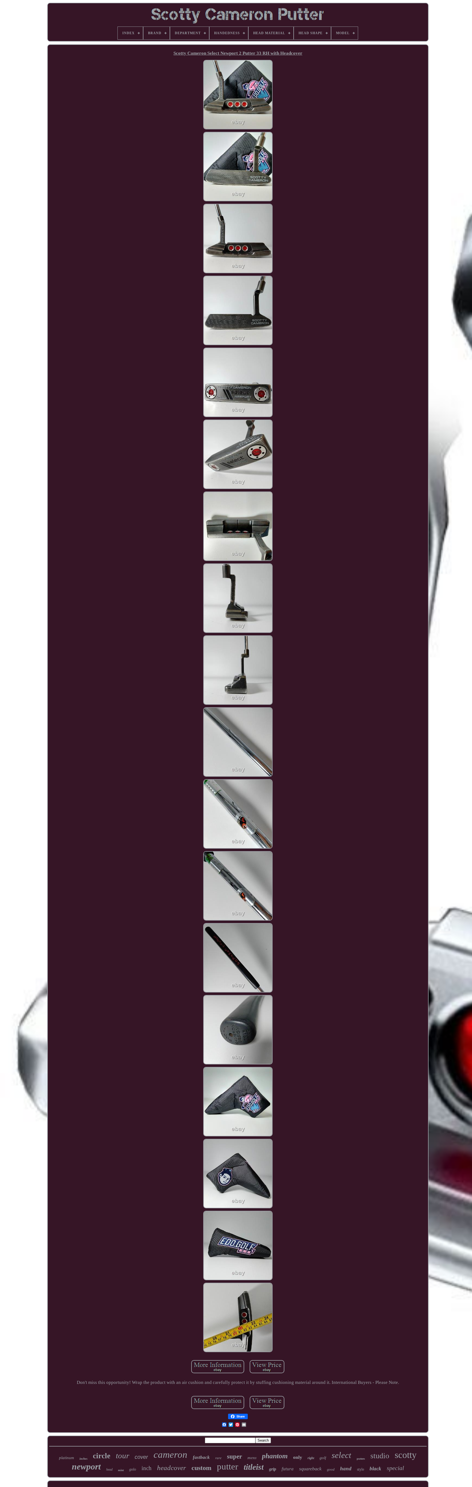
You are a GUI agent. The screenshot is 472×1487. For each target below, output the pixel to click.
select (341, 1455)
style (360, 1469)
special (395, 1468)
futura (288, 1468)
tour (122, 1455)
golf (323, 1458)
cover (141, 1457)
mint (121, 1470)
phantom (275, 1456)
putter (227, 1466)
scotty (406, 1455)
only (297, 1457)
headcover (171, 1467)
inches (83, 1458)
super (234, 1456)
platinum (66, 1458)
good (331, 1469)
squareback (310, 1468)
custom (201, 1467)
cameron (170, 1454)
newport (86, 1466)
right (311, 1458)
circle (101, 1456)
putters (361, 1458)
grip (272, 1469)
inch (146, 1468)
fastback (201, 1457)
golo (132, 1469)
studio (379, 1455)
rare (218, 1458)
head (109, 1469)
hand (346, 1468)
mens (251, 1457)
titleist (254, 1466)
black (375, 1468)
